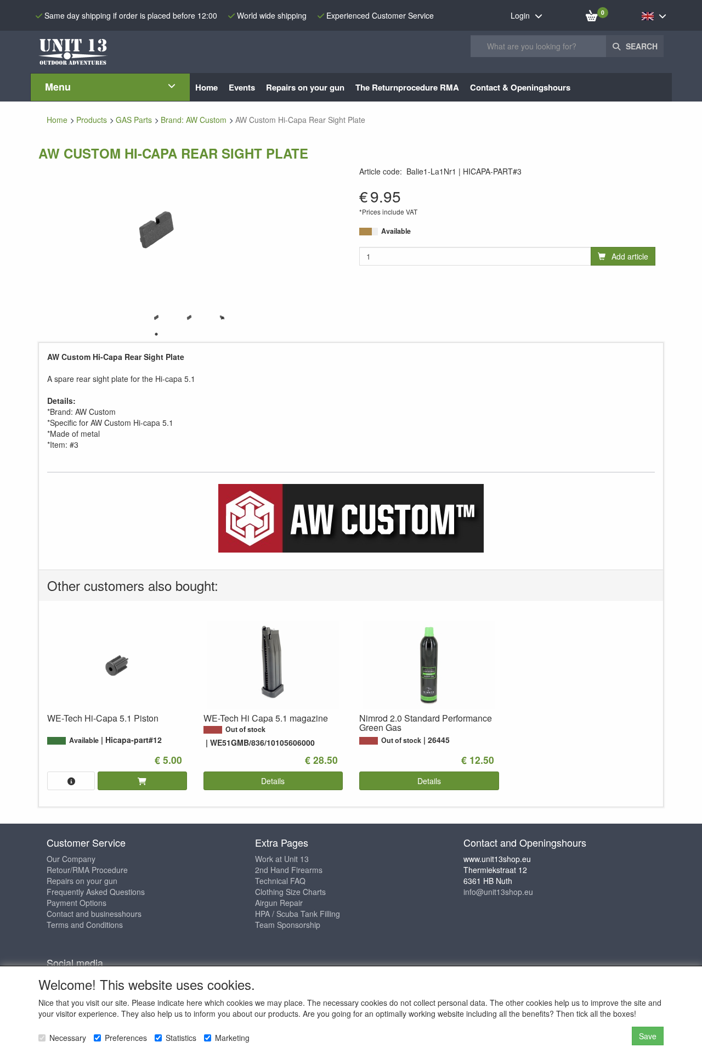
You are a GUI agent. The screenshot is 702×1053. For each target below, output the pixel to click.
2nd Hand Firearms (288, 869)
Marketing (232, 1037)
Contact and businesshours (94, 913)
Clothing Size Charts (290, 891)
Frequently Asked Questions (96, 891)
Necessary (67, 1037)
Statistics (181, 1037)
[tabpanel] (156, 317)
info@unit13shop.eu (498, 891)
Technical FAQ (280, 880)
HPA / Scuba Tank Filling (297, 913)
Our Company (71, 858)
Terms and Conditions (85, 924)
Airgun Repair (279, 902)
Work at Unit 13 (282, 858)
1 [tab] (156, 334)
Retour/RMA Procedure (87, 869)
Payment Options (76, 902)
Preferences (126, 1037)
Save (647, 1036)
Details (273, 780)
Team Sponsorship (287, 924)
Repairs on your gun (82, 880)
